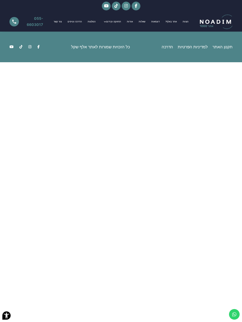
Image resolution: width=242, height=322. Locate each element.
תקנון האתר (222, 46)
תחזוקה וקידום (113, 21)
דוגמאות (155, 21)
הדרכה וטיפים (75, 21)
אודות (130, 21)
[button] (6, 315)
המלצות (91, 21)
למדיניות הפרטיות (193, 46)
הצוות (185, 21)
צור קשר (58, 21)
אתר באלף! (171, 21)
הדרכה (167, 46)
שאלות (142, 21)
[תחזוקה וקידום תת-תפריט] (105, 22)
